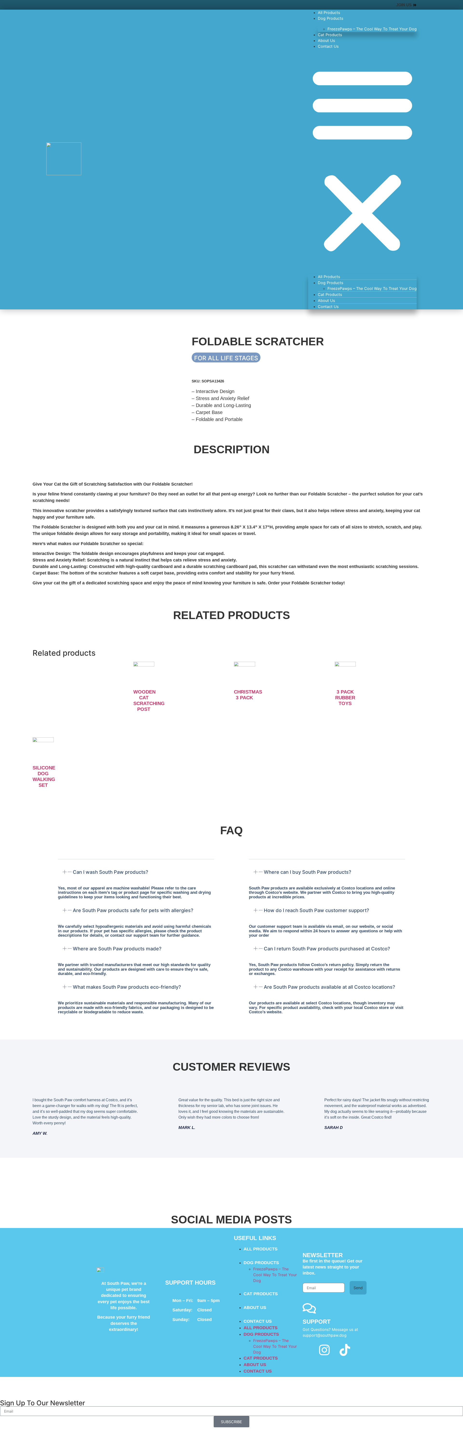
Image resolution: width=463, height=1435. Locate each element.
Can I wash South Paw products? (110, 872)
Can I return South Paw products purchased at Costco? (327, 949)
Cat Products (330, 34)
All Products (329, 12)
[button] (362, 159)
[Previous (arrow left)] (8, 718)
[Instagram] (324, 1350)
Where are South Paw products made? (117, 949)
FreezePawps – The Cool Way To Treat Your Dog (372, 29)
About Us (326, 40)
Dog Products (330, 18)
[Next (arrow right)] (454, 718)
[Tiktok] (345, 1350)
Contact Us (328, 46)
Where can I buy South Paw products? (307, 872)
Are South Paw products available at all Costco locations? (329, 987)
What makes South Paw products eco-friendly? (127, 987)
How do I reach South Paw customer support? (316, 910)
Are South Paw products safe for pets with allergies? (133, 910)
